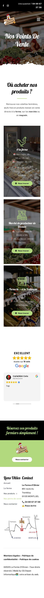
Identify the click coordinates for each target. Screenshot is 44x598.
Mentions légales (12, 556)
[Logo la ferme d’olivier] (10, 15)
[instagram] (8, 6)
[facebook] (3, 6)
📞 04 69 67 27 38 (31, 502)
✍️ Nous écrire (29, 506)
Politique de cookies (29, 559)
